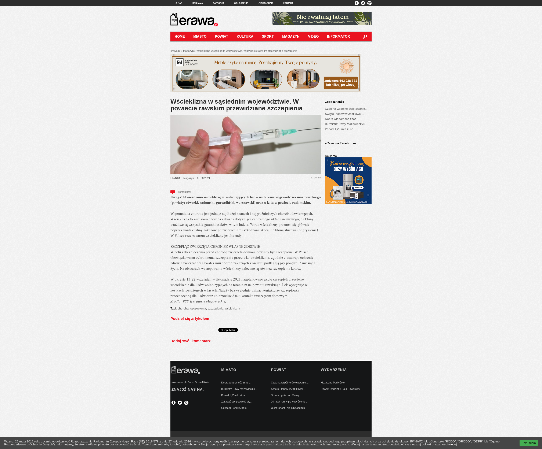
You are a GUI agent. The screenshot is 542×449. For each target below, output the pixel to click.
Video (313, 36)
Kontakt (288, 3)
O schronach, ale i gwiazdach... (289, 408)
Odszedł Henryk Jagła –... (236, 408)
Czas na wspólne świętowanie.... (346, 108)
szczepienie (215, 308)
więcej (452, 444)
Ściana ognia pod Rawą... (286, 395)
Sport (268, 36)
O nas (179, 3)
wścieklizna (232, 308)
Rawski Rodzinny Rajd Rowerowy (340, 388)
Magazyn (291, 36)
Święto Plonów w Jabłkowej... (344, 113)
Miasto (199, 36)
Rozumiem (528, 443)
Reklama (197, 3)
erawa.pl (175, 50)
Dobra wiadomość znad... (342, 118)
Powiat (221, 36)
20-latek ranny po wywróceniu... (289, 401)
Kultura (245, 36)
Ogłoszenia (241, 3)
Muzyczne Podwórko (333, 382)
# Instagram (266, 3)
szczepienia (198, 308)
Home (180, 36)
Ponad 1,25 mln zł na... (340, 129)
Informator (338, 36)
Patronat (218, 3)
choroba (183, 308)
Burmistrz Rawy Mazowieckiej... (346, 124)
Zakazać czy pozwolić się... (236, 401)
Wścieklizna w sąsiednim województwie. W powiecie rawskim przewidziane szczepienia (236, 105)
